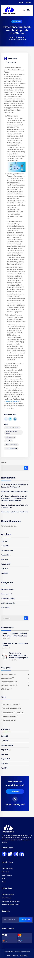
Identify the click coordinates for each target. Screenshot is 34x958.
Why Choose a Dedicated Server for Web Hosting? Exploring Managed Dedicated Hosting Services (14, 498)
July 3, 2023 (12, 62)
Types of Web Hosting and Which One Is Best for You (14, 506)
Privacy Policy (6, 898)
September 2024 (7, 550)
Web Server (5, 607)
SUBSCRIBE (25, 919)
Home (11, 37)
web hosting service (8, 603)
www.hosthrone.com (12, 401)
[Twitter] (10, 854)
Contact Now (15, 791)
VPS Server (5, 872)
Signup (28, 2)
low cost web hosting (11, 444)
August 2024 (5, 555)
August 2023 (5, 564)
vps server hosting (8, 598)
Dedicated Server (7, 589)
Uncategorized (16, 21)
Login (21, 2)
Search (3, 463)
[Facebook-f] (4, 854)
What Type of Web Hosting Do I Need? (14, 491)
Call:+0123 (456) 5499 (15, 804)
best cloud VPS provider (12, 427)
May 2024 (4, 559)
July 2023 (4, 568)
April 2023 (4, 573)
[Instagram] (15, 854)
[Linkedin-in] (21, 854)
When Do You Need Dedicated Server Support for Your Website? (14, 486)
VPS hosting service (11, 448)
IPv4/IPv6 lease (7, 875)
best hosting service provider (11, 432)
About (3, 882)
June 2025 (4, 546)
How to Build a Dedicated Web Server (14, 512)
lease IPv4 (9, 441)
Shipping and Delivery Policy (10, 904)
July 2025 (4, 541)
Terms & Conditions (8, 894)
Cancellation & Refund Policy (11, 901)
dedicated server (10, 437)
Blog (3, 878)
